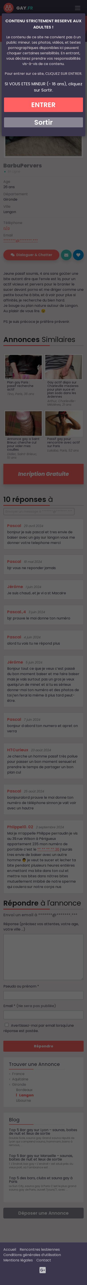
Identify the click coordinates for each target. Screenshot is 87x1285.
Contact (43, 1260)
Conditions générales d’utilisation (32, 1254)
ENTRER (43, 105)
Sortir (43, 122)
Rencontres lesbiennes (40, 1249)
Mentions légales (18, 1260)
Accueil (9, 1249)
